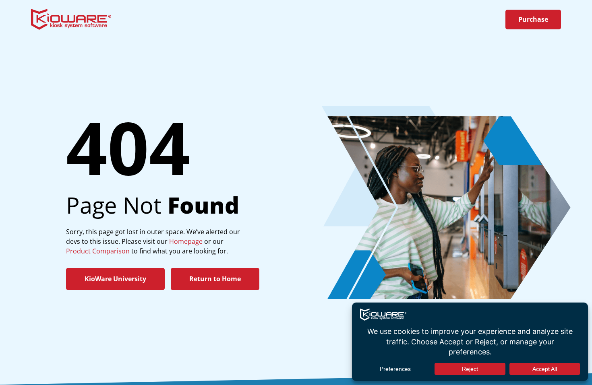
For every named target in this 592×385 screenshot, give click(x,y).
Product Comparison (98, 251)
